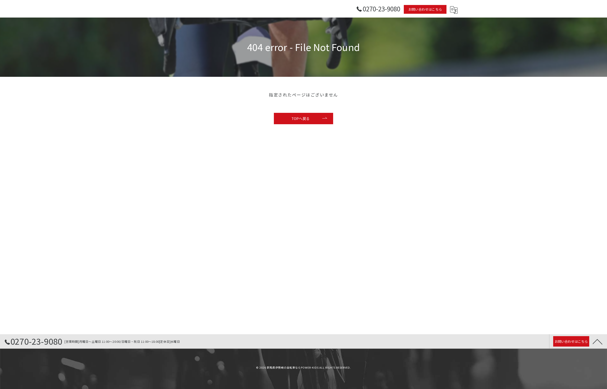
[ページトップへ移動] (597, 341)
